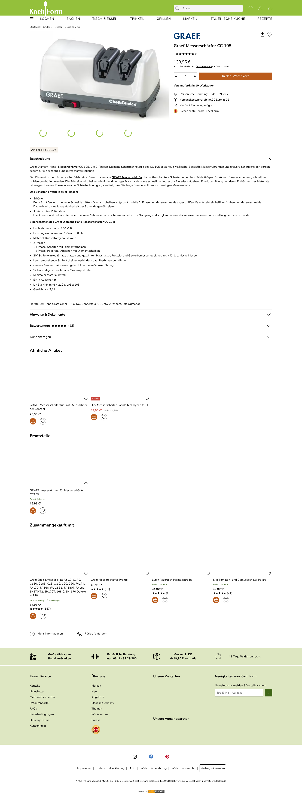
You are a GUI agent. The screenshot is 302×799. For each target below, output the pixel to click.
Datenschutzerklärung (110, 768)
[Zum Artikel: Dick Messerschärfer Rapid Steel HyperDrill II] (120, 381)
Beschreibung (40, 159)
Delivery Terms (39, 720)
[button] (263, 34)
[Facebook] (151, 756)
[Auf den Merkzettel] (269, 34)
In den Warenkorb (235, 76)
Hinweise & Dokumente (47, 314)
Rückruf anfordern (96, 634)
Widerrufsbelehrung (154, 768)
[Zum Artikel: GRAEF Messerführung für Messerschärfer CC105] (59, 466)
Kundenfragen (40, 337)
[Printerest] (167, 756)
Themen (96, 709)
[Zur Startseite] (46, 8)
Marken (96, 686)
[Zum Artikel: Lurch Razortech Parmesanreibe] (181, 556)
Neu (94, 691)
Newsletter (37, 691)
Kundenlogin (38, 726)
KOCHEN (47, 27)
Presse (95, 720)
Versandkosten (204, 66)
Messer (58, 27)
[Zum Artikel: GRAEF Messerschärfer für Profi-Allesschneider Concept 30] (59, 381)
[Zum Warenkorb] (270, 8)
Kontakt (35, 686)
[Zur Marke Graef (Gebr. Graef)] (187, 35)
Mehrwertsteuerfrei (42, 697)
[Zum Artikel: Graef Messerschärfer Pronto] (120, 556)
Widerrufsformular (184, 768)
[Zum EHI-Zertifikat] (176, 111)
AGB (132, 768)
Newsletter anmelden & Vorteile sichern (240, 685)
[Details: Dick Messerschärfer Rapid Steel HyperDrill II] (95, 398)
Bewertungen (52, 326)
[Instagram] (134, 756)
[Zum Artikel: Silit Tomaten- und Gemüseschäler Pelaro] (242, 556)
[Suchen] (178, 8)
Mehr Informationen (50, 634)
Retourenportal (39, 703)
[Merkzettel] (250, 8)
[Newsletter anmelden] (268, 692)
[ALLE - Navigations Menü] (31, 18)
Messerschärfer (72, 27)
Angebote (97, 697)
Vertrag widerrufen (213, 768)
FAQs (33, 709)
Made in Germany (102, 703)
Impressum (84, 768)
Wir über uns (99, 714)
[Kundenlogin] (260, 8)
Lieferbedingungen (42, 714)
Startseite (35, 27)
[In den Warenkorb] (33, 421)
